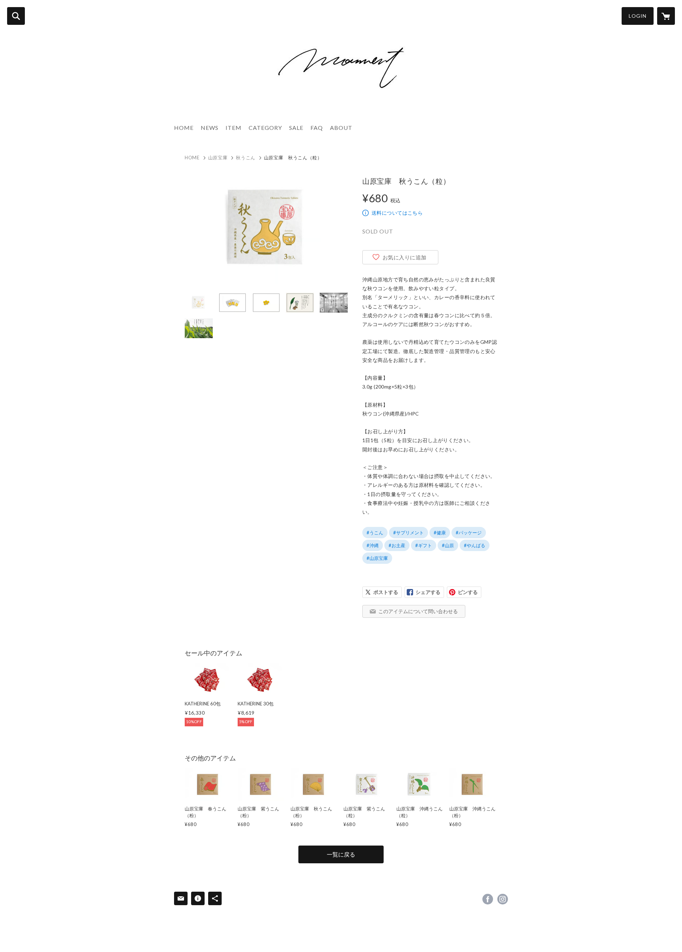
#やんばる (474, 545)
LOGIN (637, 16)
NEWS (209, 127)
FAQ (316, 127)
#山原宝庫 (377, 558)
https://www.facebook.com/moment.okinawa (487, 899)
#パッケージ (469, 532)
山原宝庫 (218, 157)
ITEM (234, 127)
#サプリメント (408, 532)
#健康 (440, 532)
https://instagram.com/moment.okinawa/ (502, 899)
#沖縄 (373, 545)
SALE (296, 127)
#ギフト (423, 545)
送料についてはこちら (397, 213)
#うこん (375, 532)
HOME (184, 127)
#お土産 (397, 545)
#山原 (448, 545)
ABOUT (341, 127)
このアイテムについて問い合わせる (418, 611)
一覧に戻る (341, 854)
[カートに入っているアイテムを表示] (666, 16)
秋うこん (245, 157)
